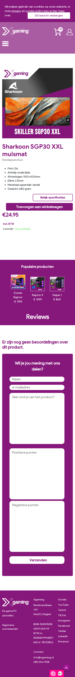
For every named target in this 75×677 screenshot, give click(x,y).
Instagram (64, 620)
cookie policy (34, 11)
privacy (16, 11)
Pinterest (63, 641)
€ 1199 (18, 297)
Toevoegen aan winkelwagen (39, 207)
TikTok (62, 615)
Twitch (62, 610)
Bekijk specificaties (52, 197)
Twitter (62, 631)
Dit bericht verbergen (49, 15)
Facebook (64, 625)
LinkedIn (63, 636)
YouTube (63, 604)
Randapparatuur (12, 160)
